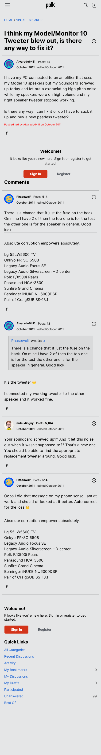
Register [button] (63, 174)
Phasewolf (20, 340)
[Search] (86, 5)
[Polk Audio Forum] (50, 5)
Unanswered (50, 696)
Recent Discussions (19, 656)
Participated (13, 689)
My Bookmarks (50, 670)
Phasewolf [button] (23, 196)
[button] (94, 42)
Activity (10, 663)
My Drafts (50, 683)
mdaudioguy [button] (25, 423)
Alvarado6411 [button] (25, 61)
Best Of (10, 703)
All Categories (14, 650)
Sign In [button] (35, 174)
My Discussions (16, 676)
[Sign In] (94, 5)
